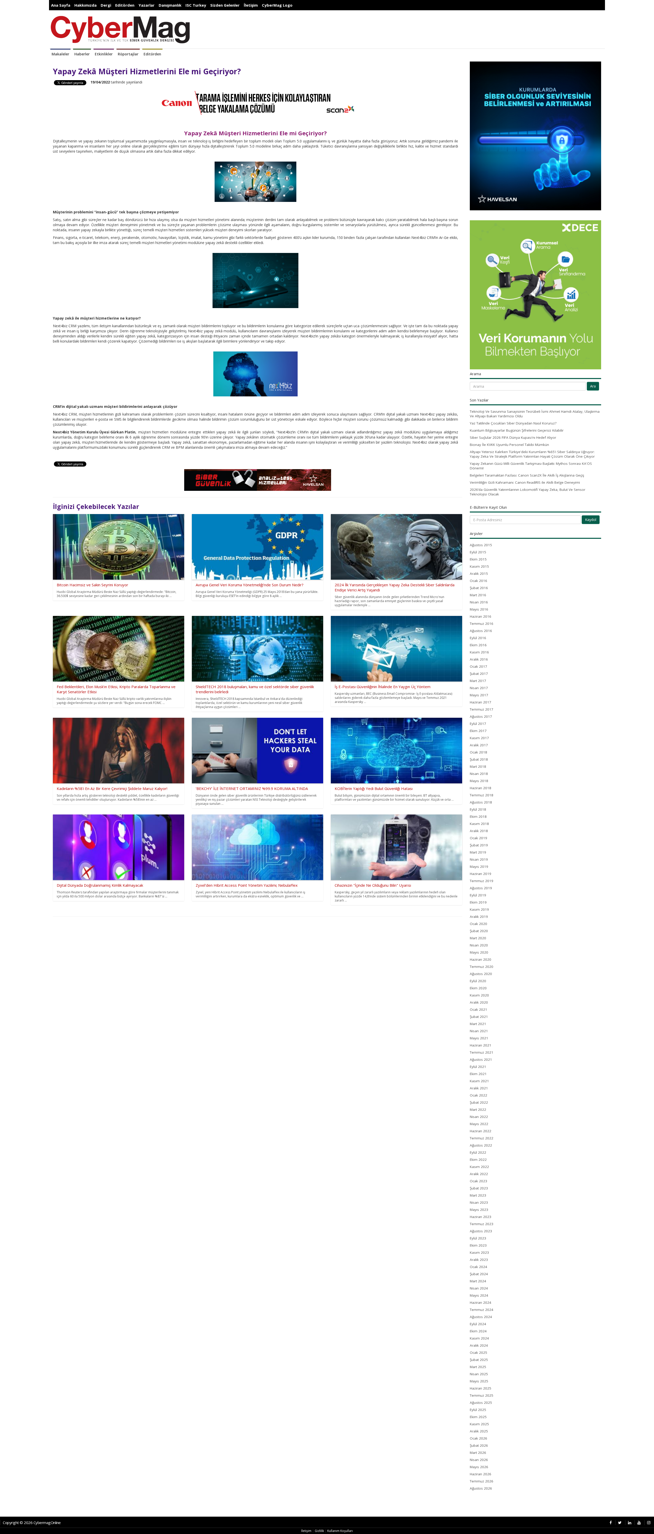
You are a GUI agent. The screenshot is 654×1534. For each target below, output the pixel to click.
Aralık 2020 (479, 1002)
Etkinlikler (104, 54)
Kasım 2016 (479, 652)
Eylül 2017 (478, 723)
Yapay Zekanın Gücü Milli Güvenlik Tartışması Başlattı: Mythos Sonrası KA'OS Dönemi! (531, 465)
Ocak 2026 (478, 1438)
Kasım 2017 (479, 738)
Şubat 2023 (479, 1188)
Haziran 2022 (480, 1131)
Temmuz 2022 (481, 1138)
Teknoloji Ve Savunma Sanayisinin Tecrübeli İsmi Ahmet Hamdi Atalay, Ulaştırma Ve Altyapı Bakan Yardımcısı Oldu (535, 413)
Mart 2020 (478, 938)
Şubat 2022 (479, 1102)
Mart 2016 (478, 595)
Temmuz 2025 (481, 1395)
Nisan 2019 (479, 859)
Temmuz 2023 (481, 1224)
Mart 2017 (478, 680)
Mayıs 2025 (479, 1381)
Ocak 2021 (478, 1009)
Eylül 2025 (478, 1409)
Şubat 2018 (479, 759)
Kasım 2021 (479, 1081)
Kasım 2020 (479, 995)
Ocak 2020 (478, 923)
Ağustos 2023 (481, 1231)
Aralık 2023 (479, 1259)
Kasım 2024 (479, 1338)
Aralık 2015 (479, 573)
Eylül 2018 (478, 809)
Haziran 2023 (480, 1216)
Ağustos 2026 (481, 1488)
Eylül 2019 (478, 895)
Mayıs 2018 (479, 780)
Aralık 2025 (479, 1431)
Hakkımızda (85, 5)
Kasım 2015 (479, 566)
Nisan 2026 (479, 1459)
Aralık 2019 (479, 916)
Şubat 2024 (479, 1274)
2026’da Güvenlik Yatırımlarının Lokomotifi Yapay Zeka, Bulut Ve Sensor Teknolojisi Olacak (527, 491)
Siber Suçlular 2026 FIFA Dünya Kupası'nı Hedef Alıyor (513, 437)
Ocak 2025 (478, 1352)
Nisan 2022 (479, 1116)
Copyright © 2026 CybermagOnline (32, 1522)
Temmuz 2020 (481, 966)
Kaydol (590, 519)
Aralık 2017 (479, 745)
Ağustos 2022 (481, 1145)
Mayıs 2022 (479, 1124)
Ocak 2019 (478, 838)
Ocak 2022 (478, 1095)
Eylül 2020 (478, 981)
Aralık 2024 (479, 1345)
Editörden (124, 5)
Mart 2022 (478, 1109)
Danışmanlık (170, 5)
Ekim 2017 (478, 730)
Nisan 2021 (479, 1031)
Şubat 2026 (479, 1445)
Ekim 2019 (478, 902)
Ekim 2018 (478, 816)
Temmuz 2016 (481, 623)
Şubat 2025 (479, 1359)
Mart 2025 (478, 1367)
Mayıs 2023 (479, 1209)
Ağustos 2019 (481, 888)
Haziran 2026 (480, 1474)
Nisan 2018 (479, 773)
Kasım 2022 (479, 1166)
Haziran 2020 (480, 959)
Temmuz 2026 (481, 1481)
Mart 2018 (478, 766)
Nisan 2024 (479, 1288)
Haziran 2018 (480, 788)
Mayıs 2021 (479, 1038)
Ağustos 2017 (481, 716)
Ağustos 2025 (481, 1402)
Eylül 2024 (478, 1324)
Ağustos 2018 (481, 802)
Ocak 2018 (478, 752)
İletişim (251, 5)
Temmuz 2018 (481, 795)
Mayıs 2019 (479, 866)
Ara (593, 386)
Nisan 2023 (479, 1202)
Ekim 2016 (478, 645)
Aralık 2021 (479, 1088)
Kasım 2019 (479, 909)
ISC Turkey (195, 5)
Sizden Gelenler (225, 5)
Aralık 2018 (479, 831)
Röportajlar (128, 54)
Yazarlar (146, 5)
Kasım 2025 (479, 1424)
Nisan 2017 (479, 688)
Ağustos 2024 (481, 1316)
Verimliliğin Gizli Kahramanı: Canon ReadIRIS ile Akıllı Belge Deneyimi (525, 482)
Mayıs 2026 (479, 1467)
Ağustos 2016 (481, 630)
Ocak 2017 (478, 666)
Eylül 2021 (478, 1066)
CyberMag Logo (277, 5)
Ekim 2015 (478, 559)
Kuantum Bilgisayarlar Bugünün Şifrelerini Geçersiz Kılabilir (517, 430)
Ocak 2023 (478, 1181)
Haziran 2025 (480, 1388)
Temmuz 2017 (481, 709)
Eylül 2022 (478, 1152)
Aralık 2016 (479, 659)
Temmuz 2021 (481, 1052)
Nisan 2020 (479, 945)
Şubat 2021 (479, 1016)
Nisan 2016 (479, 602)
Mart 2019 (478, 852)
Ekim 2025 (478, 1417)
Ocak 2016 (478, 580)
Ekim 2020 (478, 988)
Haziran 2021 (480, 1045)
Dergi (106, 5)
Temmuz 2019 (481, 881)
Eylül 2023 (478, 1238)
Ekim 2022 (478, 1159)
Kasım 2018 (479, 823)
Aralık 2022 (479, 1174)
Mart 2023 (478, 1195)
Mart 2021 (478, 1023)
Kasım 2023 (479, 1252)
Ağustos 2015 (481, 545)
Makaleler (60, 54)
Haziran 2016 (480, 616)
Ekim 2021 (478, 1074)
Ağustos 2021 (481, 1059)
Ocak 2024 (478, 1266)
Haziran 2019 (480, 873)
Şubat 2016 (479, 588)
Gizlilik (319, 1531)
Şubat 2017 (479, 673)
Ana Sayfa (60, 5)
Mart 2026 (478, 1452)
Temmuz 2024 (481, 1309)
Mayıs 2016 (479, 609)
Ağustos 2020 (481, 973)
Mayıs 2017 (479, 695)
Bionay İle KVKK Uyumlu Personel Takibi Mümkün (509, 444)
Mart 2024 (478, 1281)
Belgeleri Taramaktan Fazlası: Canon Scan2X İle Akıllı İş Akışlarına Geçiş (527, 475)
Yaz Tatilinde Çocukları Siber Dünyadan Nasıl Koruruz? (513, 423)
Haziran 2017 (480, 702)
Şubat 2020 (479, 931)
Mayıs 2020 (479, 952)
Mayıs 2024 (479, 1295)
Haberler (82, 54)
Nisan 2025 (479, 1374)
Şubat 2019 (479, 845)
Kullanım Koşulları (340, 1531)
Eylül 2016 (478, 638)
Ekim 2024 (478, 1331)
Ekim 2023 (478, 1245)
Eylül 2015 (478, 552)
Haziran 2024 (480, 1302)
